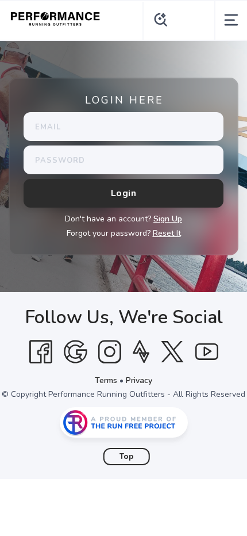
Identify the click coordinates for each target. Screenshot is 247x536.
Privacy (139, 380)
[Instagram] (109, 352)
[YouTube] (207, 352)
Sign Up (167, 218)
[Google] (75, 352)
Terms (106, 380)
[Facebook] (41, 352)
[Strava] (141, 352)
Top (126, 456)
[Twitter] (172, 352)
